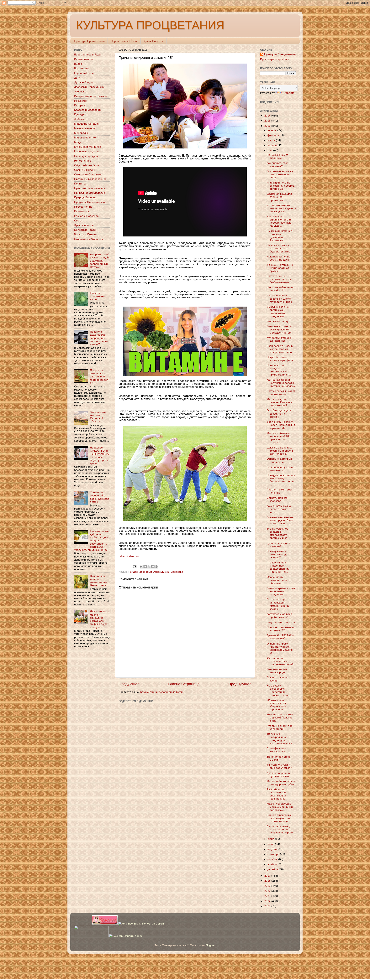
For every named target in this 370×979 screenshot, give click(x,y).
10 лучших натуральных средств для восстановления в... (280, 739)
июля (271, 844)
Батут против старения (281, 622)
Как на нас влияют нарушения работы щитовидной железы (281, 382)
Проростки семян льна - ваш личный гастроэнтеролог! (99, 376)
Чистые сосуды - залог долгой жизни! (281, 393)
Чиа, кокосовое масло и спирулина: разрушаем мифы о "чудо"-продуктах (99, 619)
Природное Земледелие (89, 192)
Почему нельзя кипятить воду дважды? (277, 554)
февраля (273, 135)
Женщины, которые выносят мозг (279, 339)
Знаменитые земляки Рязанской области (98, 417)
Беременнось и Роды (87, 54)
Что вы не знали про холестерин (280, 727)
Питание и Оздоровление (90, 179)
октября (272, 859)
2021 (267, 895)
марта (271, 140)
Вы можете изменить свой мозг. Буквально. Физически (280, 236)
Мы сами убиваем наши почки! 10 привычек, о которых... (278, 438)
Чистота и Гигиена (85, 234)
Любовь (79, 119)
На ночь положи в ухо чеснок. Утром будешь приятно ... (280, 248)
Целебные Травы (85, 229)
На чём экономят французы (277, 156)
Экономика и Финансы (88, 239)
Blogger (210, 945)
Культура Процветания (89, 41)
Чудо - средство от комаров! (278, 545)
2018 (267, 880)
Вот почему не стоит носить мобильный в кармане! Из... (281, 424)
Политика (80, 183)
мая (270, 150)
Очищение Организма (88, 174)
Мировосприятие (85, 137)
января (272, 130)
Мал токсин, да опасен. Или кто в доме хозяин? (279, 402)
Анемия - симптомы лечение (279, 491)
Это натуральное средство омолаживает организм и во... (278, 533)
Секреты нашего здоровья (277, 499)
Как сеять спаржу (277, 321)
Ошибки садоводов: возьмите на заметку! (279, 413)
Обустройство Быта (86, 165)
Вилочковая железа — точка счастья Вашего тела (98, 581)
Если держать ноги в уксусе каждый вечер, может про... (280, 349)
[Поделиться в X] (149, 566)
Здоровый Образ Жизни (154, 571)
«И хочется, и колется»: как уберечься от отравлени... (276, 705)
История (79, 105)
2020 (267, 890)
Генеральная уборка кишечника (280, 469)
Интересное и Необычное (90, 96)
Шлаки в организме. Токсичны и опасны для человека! (280, 450)
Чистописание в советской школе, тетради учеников (279, 298)
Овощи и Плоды (84, 169)
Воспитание (81, 68)
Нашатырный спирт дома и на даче (279, 258)
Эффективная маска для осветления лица (280, 174)
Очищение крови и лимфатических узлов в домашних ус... (280, 648)
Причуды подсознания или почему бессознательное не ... (281, 480)
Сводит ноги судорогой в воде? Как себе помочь (99, 497)
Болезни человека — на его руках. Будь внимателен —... (280, 520)
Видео (134, 571)
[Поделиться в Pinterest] (156, 566)
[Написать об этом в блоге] (145, 566)
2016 (267, 125)
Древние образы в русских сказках (278, 775)
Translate (288, 92)
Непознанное (82, 160)
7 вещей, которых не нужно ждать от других (280, 267)
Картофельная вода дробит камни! (279, 616)
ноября (272, 864)
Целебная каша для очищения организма (279, 196)
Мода (77, 142)
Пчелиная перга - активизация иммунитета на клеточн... (278, 604)
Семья (78, 220)
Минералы (81, 133)
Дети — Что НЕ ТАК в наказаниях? (280, 637)
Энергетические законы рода (277, 671)
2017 (267, 875)
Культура (79, 114)
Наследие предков (86, 156)
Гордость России (84, 73)
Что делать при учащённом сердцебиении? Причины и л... (278, 567)
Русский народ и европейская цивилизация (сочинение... (277, 794)
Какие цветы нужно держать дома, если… (279, 509)
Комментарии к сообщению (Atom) (162, 692)
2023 (267, 906)
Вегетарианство (84, 59)
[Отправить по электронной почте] (142, 566)
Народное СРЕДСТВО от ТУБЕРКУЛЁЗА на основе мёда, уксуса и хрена (99, 455)
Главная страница (184, 684)
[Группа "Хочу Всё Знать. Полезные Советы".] (141, 923)
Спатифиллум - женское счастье (278, 750)
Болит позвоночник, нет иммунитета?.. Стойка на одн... (280, 818)
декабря (273, 869)
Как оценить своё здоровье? (277, 165)
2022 (267, 901)
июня (271, 838)
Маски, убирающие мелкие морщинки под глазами (280, 806)
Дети (77, 77)
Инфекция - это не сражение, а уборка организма (280, 185)
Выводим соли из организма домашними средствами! (277, 311)
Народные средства (86, 151)
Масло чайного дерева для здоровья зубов (281, 783)
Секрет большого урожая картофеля (280, 359)
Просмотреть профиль (274, 59)
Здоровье (177, 571)
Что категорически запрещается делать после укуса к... (281, 208)
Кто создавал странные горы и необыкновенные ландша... (279, 221)
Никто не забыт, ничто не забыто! (280, 289)
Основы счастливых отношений (279, 460)
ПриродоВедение (85, 197)
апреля (272, 145)
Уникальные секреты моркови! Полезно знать (280, 717)
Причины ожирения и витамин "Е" (280, 629)
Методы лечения (85, 128)
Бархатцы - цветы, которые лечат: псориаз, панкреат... (281, 829)
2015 (267, 120)
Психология (81, 211)
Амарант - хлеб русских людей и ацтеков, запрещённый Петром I (99, 260)
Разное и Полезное (86, 216)
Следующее (129, 684)
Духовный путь (83, 82)
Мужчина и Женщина (87, 146)
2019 (267, 885)
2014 (267, 115)
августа (272, 849)
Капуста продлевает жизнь (97, 296)
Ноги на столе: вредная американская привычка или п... (279, 370)
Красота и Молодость (87, 109)
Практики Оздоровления (89, 188)
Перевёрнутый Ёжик (124, 41)
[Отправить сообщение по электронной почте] (134, 566)
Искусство (80, 100)
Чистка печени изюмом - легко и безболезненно (279, 279)
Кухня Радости (153, 41)
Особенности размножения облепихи (277, 580)
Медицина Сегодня (86, 123)
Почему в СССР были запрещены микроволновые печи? (99, 338)
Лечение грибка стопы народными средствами (281, 591)
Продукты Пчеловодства (89, 202)
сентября (273, 854)
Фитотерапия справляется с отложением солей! (280, 661)
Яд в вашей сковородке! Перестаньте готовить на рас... (279, 690)
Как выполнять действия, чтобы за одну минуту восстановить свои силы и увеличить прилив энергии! (91, 540)
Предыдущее (239, 684)
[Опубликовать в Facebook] (153, 566)
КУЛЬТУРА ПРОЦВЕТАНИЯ (150, 25)
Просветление (83, 206)
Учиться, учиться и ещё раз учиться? (279, 766)
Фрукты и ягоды (84, 225)
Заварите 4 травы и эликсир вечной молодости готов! (279, 329)
